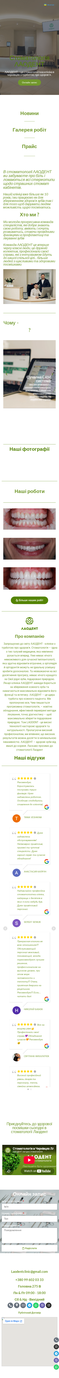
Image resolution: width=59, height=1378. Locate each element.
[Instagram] (56, 1346)
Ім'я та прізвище (12, 1201)
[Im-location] (17, 1305)
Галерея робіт (30, 130)
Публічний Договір (29, 1312)
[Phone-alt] (10, 1305)
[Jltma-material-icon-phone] (56, 1339)
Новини (29, 113)
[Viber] (56, 1360)
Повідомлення (11, 1225)
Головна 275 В (29, 1286)
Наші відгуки (29, 758)
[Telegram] (56, 1353)
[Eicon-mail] (23, 1305)
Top (55, 1373)
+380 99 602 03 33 (29, 1280)
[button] (6, 374)
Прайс (29, 146)
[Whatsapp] (56, 1367)
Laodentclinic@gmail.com (29, 1271)
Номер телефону (12, 1213)
